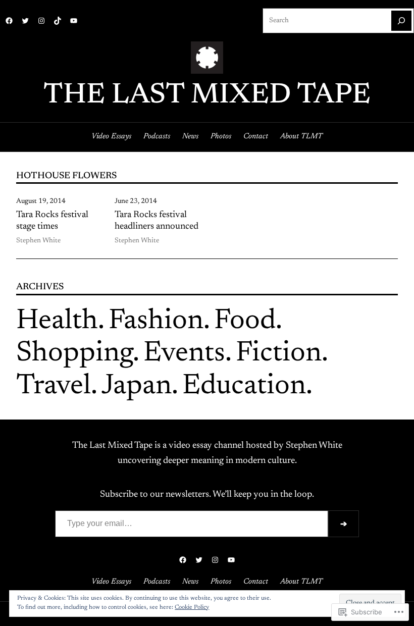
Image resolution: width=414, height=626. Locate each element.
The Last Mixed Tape (207, 96)
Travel (53, 387)
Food (245, 321)
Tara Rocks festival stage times (52, 221)
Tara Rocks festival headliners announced (156, 221)
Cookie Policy (192, 607)
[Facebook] (9, 21)
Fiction (279, 354)
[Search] (401, 21)
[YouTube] (74, 21)
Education (244, 387)
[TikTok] (58, 21)
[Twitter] (25, 21)
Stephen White (38, 240)
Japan (136, 387)
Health (57, 321)
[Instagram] (41, 21)
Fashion (156, 321)
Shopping (74, 354)
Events (184, 354)
